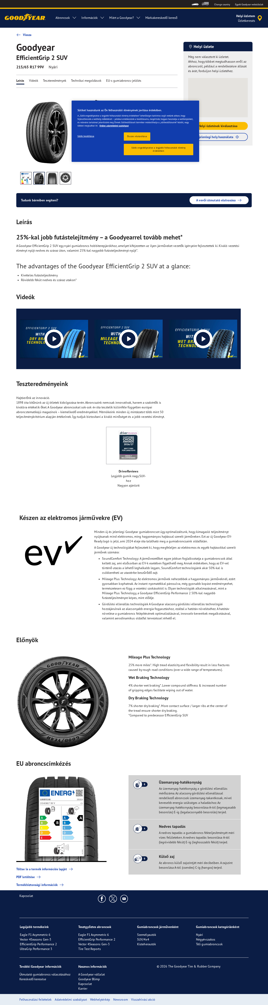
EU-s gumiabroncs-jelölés (123, 81)
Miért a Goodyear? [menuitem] (121, 18)
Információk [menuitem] (89, 18)
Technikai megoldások (86, 81)
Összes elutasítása (137, 136)
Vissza (27, 35)
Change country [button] (222, 4)
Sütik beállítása (85, 136)
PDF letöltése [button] (25, 877)
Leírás (20, 81)
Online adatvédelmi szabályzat (114, 125)
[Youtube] (124, 898)
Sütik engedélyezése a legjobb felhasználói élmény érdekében (158, 149)
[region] (135, 131)
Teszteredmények (54, 81)
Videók (33, 81)
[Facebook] (102, 898)
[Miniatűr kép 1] (26, 178)
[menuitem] (195, 4)
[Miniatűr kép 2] (39, 178)
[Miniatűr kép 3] (52, 178)
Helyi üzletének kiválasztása (218, 126)
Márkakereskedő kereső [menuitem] (161, 18)
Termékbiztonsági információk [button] (37, 885)
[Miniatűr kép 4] (65, 178)
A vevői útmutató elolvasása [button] (216, 200)
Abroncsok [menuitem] (63, 18)
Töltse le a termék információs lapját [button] (41, 869)
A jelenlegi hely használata (214, 137)
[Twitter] (113, 898)
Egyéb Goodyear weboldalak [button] (249, 4)
